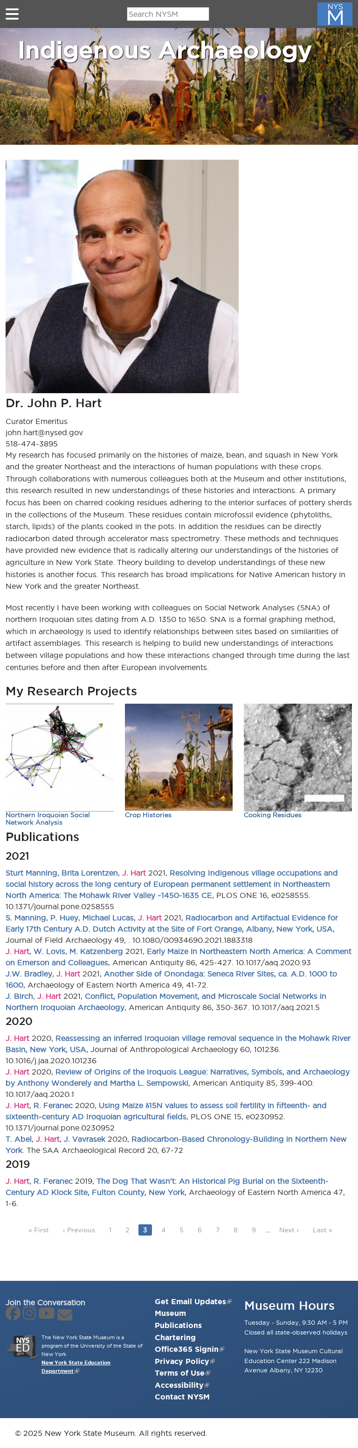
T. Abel (19, 1139)
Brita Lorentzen (90, 873)
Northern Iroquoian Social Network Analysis (48, 819)
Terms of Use (180, 1373)
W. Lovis (49, 951)
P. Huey (64, 917)
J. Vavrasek (84, 1139)
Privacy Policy (182, 1361)
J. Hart (134, 873)
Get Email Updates (190, 1301)
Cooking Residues (273, 815)
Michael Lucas (108, 917)
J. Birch (19, 996)
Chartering (175, 1337)
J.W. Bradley (29, 973)
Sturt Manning (31, 873)
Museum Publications (178, 1319)
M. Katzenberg (96, 951)
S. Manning (26, 917)
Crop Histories (148, 815)
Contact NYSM (182, 1396)
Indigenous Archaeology (165, 49)
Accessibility (179, 1385)
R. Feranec (53, 1105)
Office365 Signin (187, 1349)
